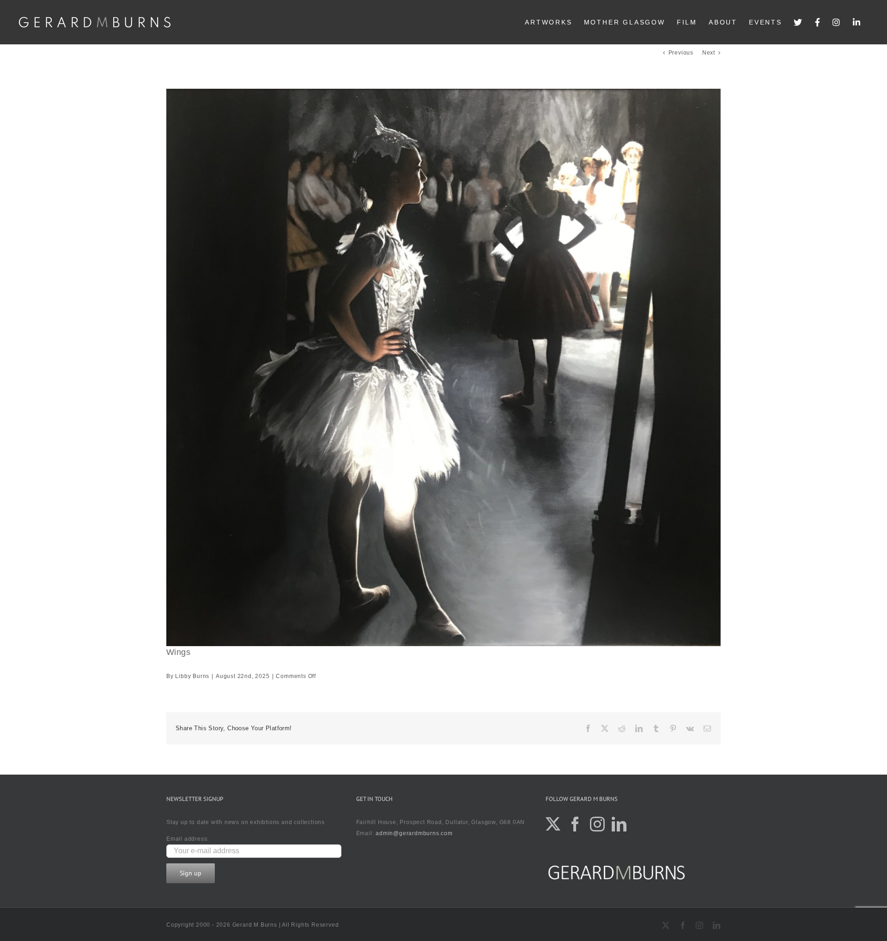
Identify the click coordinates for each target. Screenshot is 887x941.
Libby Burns (192, 676)
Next (708, 52)
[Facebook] (818, 22)
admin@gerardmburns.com (414, 833)
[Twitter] (798, 22)
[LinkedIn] (857, 22)
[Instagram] (836, 22)
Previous (680, 52)
